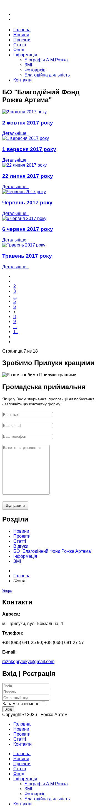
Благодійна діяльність (47, 75)
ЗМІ (28, 65)
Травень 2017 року (27, 256)
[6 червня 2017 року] (24, 218)
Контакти (22, 744)
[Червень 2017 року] (24, 191)
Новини (21, 729)
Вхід (8, 709)
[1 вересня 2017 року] (25, 138)
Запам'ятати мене (20, 703)
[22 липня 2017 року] (24, 165)
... (15, 296)
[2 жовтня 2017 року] (24, 111)
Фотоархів (35, 70)
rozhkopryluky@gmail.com (28, 661)
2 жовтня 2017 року (27, 123)
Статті (19, 739)
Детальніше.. (15, 133)
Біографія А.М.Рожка (46, 60)
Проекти (22, 734)
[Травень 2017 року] (23, 245)
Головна (22, 575)
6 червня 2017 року (27, 229)
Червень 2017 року (27, 202)
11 (15, 331)
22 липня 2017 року (27, 176)
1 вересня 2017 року (29, 149)
